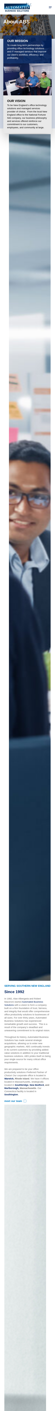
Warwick (9, 1078)
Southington (11, 1094)
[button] (50, 7)
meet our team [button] (13, 1101)
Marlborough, (11, 1088)
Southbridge (21, 1085)
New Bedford (37, 1085)
